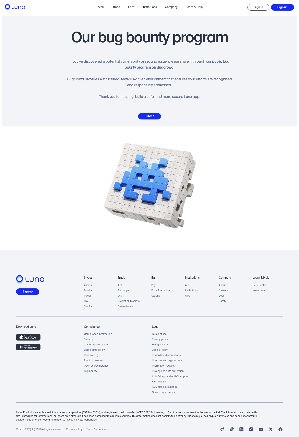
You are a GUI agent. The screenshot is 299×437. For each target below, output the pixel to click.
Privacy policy (160, 339)
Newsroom (258, 290)
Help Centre (259, 285)
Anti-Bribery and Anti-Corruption (170, 376)
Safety (222, 301)
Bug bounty (90, 371)
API (120, 285)
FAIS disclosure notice (165, 387)
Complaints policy (94, 350)
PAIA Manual (159, 382)
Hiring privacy (160, 345)
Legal (222, 296)
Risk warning (91, 355)
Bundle (88, 290)
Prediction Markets (129, 301)
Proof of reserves (94, 360)
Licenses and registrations (167, 360)
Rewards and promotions (166, 355)
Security (89, 339)
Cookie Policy (160, 350)
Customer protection (96, 345)
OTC (120, 296)
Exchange (123, 290)
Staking (155, 296)
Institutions (191, 290)
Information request (163, 366)
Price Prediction (160, 290)
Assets (88, 285)
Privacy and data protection (168, 371)
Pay (86, 301)
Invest (87, 296)
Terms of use (159, 334)
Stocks (88, 306)
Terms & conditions (97, 429)
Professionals (125, 306)
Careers (223, 290)
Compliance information (98, 334)
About (222, 285)
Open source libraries (96, 366)
